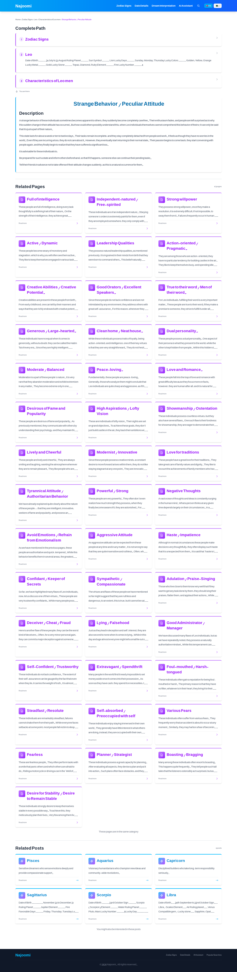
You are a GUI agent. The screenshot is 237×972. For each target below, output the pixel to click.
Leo (35, 19)
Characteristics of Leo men (49, 19)
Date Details (141, 6)
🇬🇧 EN (208, 6)
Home (18, 19)
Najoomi (23, 5)
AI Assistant (186, 6)
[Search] (198, 5)
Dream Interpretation (164, 6)
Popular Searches (214, 954)
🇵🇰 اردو (217, 6)
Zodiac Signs (123, 6)
